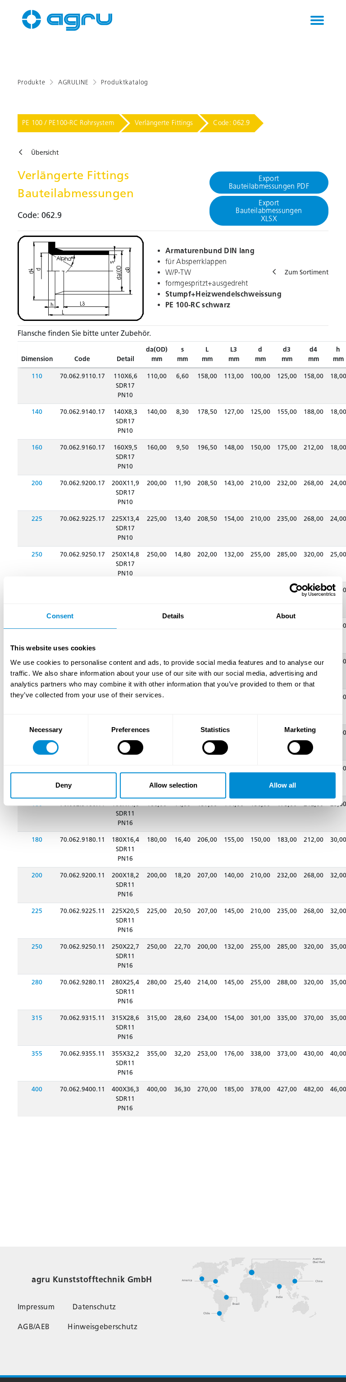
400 (37, 1089)
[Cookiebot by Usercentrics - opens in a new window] (296, 590)
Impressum (36, 1307)
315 (37, 1018)
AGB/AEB (34, 1326)
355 (37, 1053)
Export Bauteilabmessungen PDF (269, 182)
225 (37, 519)
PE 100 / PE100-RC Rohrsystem (68, 123)
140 (37, 412)
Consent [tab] (59, 616)
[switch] (130, 747)
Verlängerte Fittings (164, 123)
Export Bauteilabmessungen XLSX (269, 211)
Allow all (282, 785)
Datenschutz (94, 1307)
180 (37, 840)
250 (37, 554)
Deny (63, 785)
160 (37, 447)
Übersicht (45, 153)
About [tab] (286, 616)
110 (37, 376)
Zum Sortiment (306, 272)
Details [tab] (173, 616)
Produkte (32, 82)
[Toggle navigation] (317, 20)
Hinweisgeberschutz (102, 1326)
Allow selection (173, 785)
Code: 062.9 (231, 123)
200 (37, 483)
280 (37, 982)
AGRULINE (73, 82)
